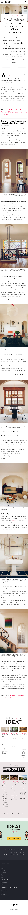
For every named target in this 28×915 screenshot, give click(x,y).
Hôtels (4, 783)
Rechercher (25, 2)
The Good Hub (4, 894)
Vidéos (2, 875)
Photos (2, 877)
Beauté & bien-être (23, 783)
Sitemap (22, 854)
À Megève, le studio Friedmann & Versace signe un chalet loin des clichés (14, 112)
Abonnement (14, 854)
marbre (21, 438)
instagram (17, 905)
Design (2, 868)
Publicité (21, 852)
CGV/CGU (20, 850)
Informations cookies (10, 852)
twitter (14, 905)
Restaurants (15, 782)
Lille (9, 76)
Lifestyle (7, 15)
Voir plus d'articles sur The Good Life (14, 814)
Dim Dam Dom (4, 896)
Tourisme (3, 870)
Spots (2, 874)
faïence (14, 520)
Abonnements (4, 882)
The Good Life (4, 890)
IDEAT (2, 892)
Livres (2, 885)
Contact (6, 854)
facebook (11, 905)
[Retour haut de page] (26, 856)
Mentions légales (10, 850)
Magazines (3, 884)
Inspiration (15, 15)
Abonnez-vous (14, 839)
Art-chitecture (4, 872)
